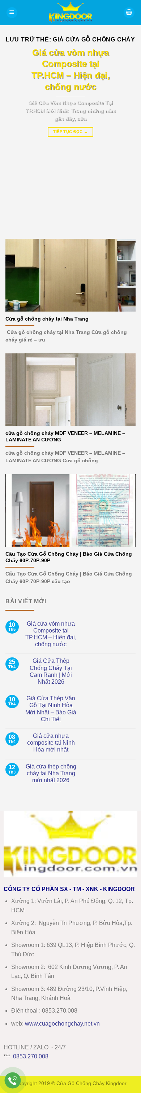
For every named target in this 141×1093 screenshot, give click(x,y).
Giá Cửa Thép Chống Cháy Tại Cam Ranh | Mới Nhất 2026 (51, 671)
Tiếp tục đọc (70, 131)
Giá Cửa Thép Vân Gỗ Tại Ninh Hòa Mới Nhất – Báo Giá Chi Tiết (50, 708)
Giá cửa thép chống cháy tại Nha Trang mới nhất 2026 (51, 773)
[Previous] (17, 138)
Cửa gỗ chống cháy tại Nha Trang (47, 319)
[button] (12, 13)
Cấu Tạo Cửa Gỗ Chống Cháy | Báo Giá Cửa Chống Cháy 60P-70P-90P (68, 557)
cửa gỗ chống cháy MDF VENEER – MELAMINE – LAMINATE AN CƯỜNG (65, 436)
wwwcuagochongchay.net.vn (62, 1024)
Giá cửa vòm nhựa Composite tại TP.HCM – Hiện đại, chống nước (50, 634)
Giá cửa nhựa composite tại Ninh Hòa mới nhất (51, 743)
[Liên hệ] (13, 1080)
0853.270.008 (30, 1056)
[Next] (124, 138)
